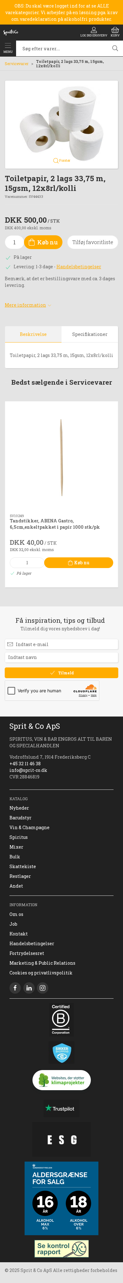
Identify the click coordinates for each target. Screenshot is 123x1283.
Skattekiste (22, 866)
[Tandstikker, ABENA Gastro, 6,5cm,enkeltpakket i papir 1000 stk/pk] (61, 457)
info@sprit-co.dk (28, 770)
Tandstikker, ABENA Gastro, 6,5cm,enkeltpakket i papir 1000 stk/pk (55, 524)
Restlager (20, 876)
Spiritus (18, 837)
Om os (16, 914)
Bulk (14, 857)
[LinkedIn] (29, 988)
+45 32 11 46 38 (25, 764)
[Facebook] (15, 988)
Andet (16, 886)
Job (13, 924)
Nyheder (19, 808)
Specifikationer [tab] (90, 334)
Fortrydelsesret (26, 953)
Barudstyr (20, 818)
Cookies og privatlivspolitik (41, 973)
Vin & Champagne (29, 827)
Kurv (115, 35)
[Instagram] (42, 988)
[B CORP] (61, 1019)
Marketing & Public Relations (42, 963)
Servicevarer (17, 63)
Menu (8, 52)
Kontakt (18, 934)
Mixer (16, 847)
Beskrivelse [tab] (33, 334)
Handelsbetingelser (78, 267)
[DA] (10, 32)
